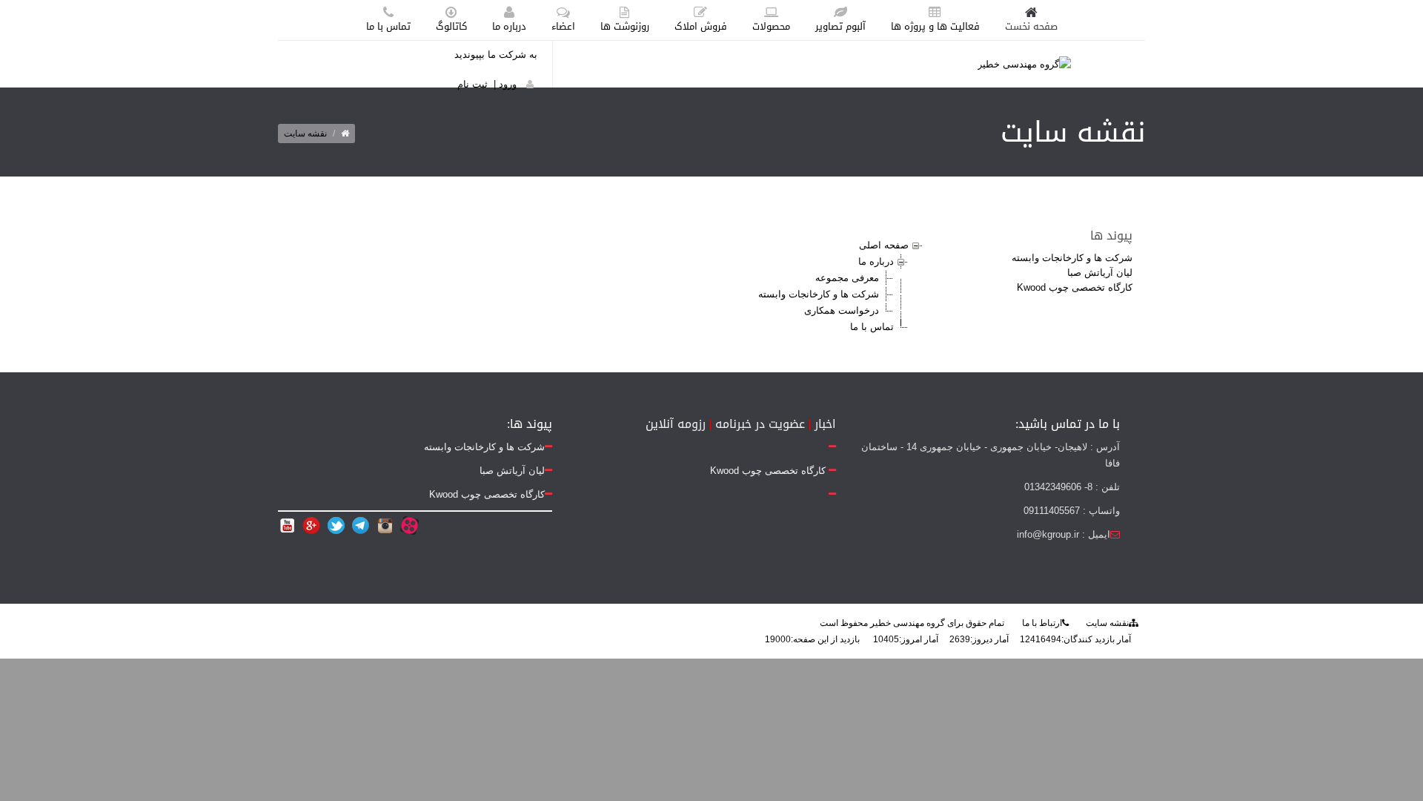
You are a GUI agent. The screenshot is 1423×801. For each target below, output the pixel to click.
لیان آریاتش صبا (1099, 272)
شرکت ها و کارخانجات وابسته (1072, 257)
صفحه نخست (1031, 26)
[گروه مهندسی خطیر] (1024, 63)
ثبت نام (472, 84)
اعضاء (563, 26)
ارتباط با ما (1042, 623)
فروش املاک (700, 26)
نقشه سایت (1107, 623)
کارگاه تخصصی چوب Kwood (1074, 287)
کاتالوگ (451, 26)
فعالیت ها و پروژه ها (935, 26)
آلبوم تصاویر (840, 26)
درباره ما (509, 26)
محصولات (771, 26)
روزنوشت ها (624, 26)
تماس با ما (388, 26)
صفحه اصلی (884, 245)
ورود (508, 84)
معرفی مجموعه (847, 277)
